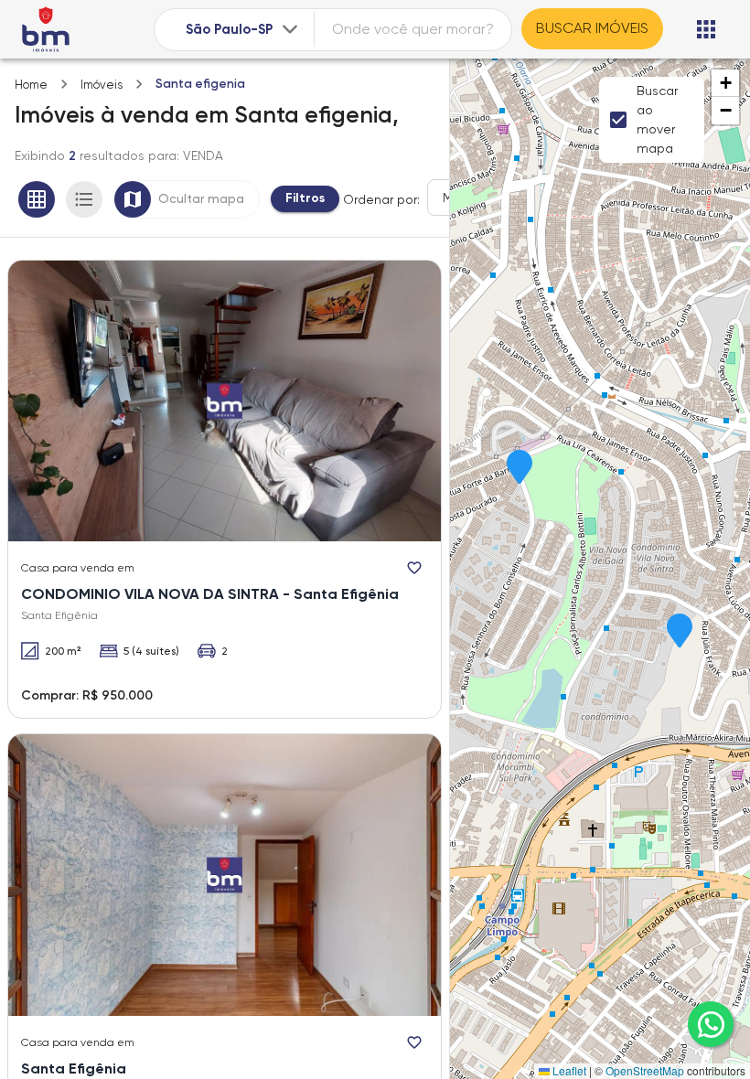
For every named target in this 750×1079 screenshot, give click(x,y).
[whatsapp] (711, 1024)
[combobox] (244, 30)
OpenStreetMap (644, 1070)
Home (31, 84)
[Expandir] (290, 29)
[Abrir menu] (706, 29)
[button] (519, 468)
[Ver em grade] (36, 199)
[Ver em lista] (84, 199)
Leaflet (568, 1070)
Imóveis (101, 84)
